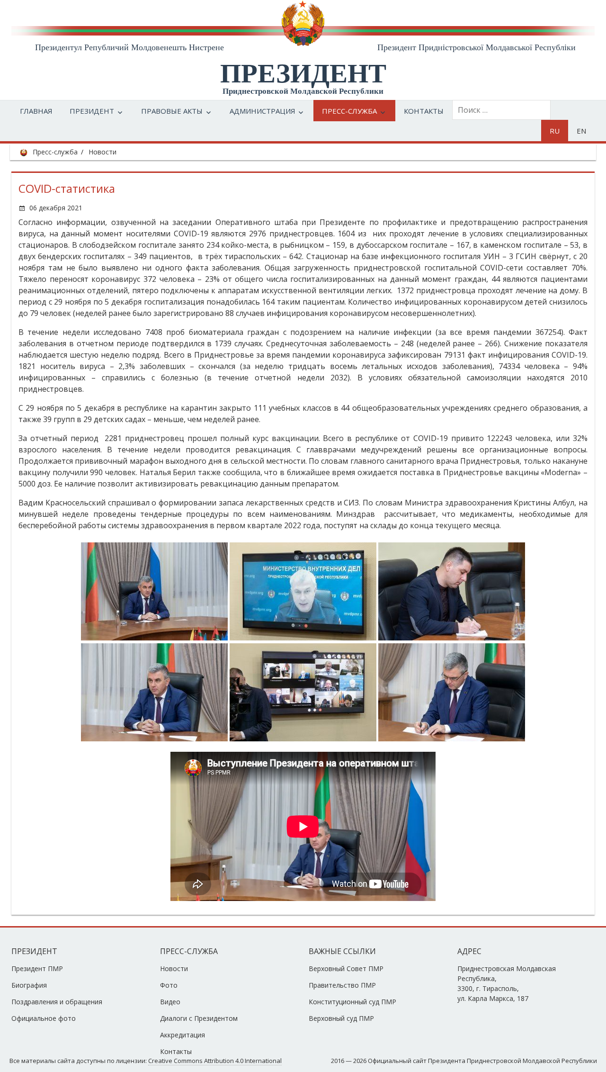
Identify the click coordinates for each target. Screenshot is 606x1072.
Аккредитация (182, 1034)
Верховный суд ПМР (341, 1018)
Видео (170, 1001)
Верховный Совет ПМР (346, 968)
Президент (92, 111)
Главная (36, 111)
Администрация (262, 111)
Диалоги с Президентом (199, 1018)
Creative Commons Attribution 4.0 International (215, 1060)
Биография (29, 985)
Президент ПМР (37, 968)
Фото (169, 985)
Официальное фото (43, 1018)
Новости (102, 151)
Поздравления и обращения (56, 1001)
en (581, 130)
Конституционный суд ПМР (352, 1001)
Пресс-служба (349, 111)
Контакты (424, 111)
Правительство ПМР (342, 985)
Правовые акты (172, 111)
